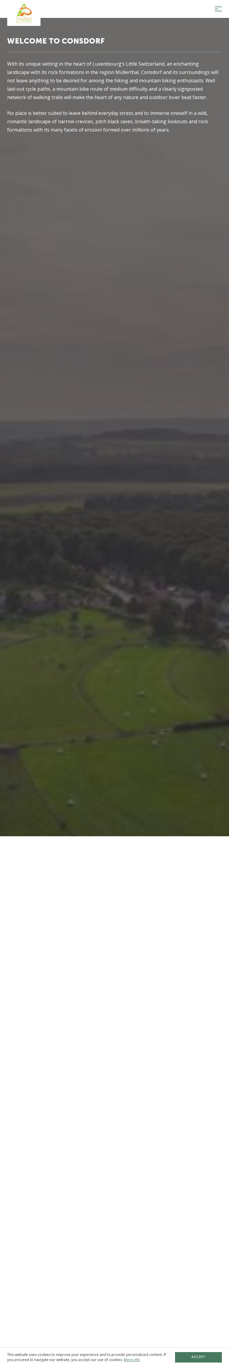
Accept (198, 1357)
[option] (114, 683)
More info (132, 1359)
